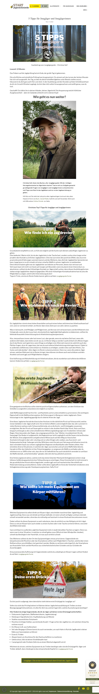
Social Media (44, 199)
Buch (37, 199)
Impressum (52, 691)
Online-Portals (38, 201)
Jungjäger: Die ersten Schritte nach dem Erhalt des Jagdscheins (49, 660)
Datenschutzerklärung (64, 691)
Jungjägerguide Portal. (64, 276)
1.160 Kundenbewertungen (92, 679)
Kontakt (76, 691)
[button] (4, 689)
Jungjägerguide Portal (37, 361)
